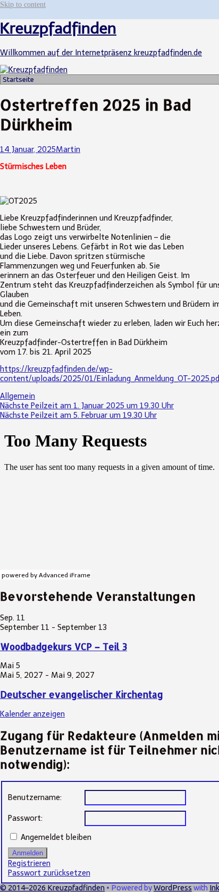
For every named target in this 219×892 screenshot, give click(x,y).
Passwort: (25, 818)
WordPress (173, 887)
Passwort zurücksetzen (49, 873)
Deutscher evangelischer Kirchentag (81, 694)
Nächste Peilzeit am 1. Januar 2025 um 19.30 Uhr (87, 405)
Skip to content (23, 4)
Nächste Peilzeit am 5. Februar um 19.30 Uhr (78, 415)
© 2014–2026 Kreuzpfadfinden (52, 887)
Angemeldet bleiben (56, 837)
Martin (68, 149)
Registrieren (29, 863)
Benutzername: (35, 797)
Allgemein (17, 396)
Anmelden (27, 853)
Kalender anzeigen (32, 714)
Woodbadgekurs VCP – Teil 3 (63, 646)
